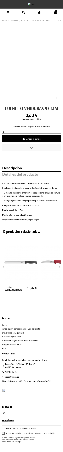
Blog (4, 348)
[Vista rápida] (36, 249)
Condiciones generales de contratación (20, 340)
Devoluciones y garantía (13, 332)
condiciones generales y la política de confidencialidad (35, 433)
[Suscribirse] (58, 428)
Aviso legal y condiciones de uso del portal (21, 328)
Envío (4, 325)
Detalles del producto (20, 174)
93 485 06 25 (11, 372)
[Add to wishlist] (31, 147)
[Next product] (60, 20)
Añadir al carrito (33, 139)
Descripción (12, 168)
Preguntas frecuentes (12, 344)
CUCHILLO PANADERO (13, 289)
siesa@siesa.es (12, 377)
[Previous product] (59, 20)
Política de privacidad (11, 336)
